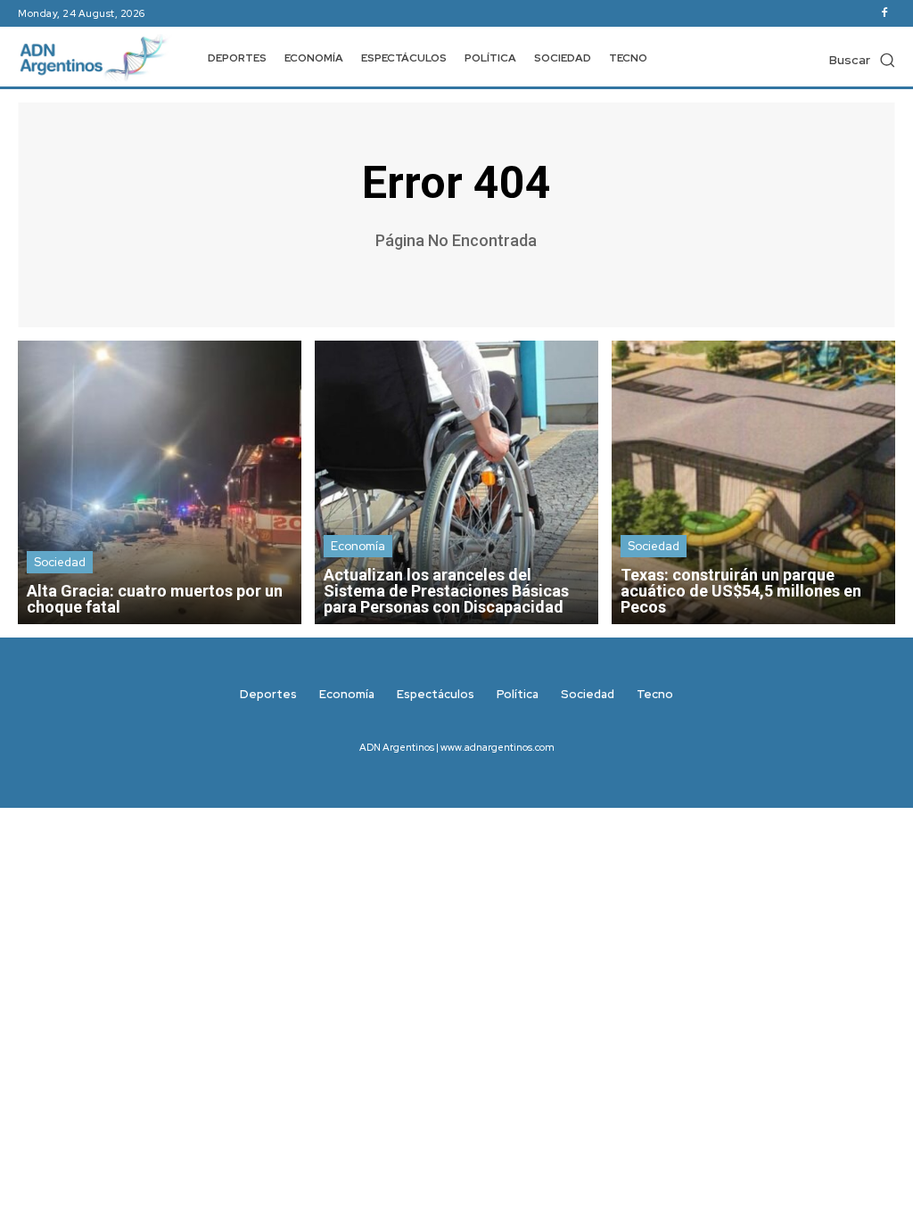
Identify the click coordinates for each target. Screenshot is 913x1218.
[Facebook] (884, 13)
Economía (358, 546)
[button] (862, 60)
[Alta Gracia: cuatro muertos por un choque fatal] (159, 482)
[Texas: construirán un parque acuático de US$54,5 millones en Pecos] (753, 482)
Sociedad (60, 562)
